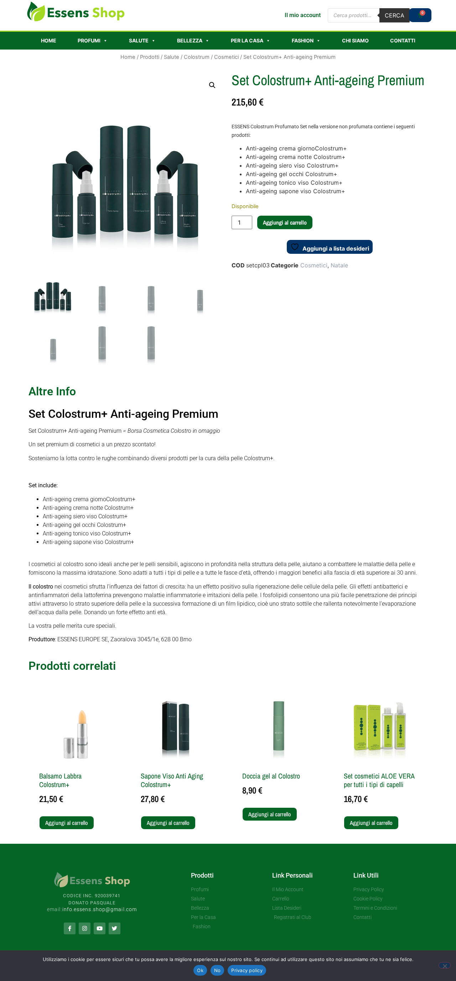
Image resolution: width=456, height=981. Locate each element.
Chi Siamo (355, 40)
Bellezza (189, 40)
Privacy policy (247, 970)
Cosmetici (226, 57)
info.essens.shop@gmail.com (99, 909)
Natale (339, 265)
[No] (445, 965)
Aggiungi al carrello (285, 222)
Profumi (89, 40)
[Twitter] (114, 928)
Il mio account (303, 15)
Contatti (402, 40)
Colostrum (196, 57)
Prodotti (149, 57)
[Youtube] (99, 928)
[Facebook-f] (70, 928)
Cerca (394, 15)
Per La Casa (247, 40)
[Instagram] (84, 928)
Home (48, 40)
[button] (212, 85)
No (217, 970)
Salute (139, 40)
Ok (200, 970)
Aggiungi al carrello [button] (66, 823)
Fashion (303, 40)
